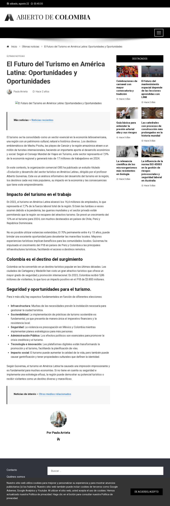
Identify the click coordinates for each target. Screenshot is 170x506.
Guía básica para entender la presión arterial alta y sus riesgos (126, 127)
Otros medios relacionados (55, 394)
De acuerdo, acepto (147, 491)
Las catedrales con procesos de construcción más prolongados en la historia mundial (152, 129)
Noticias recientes (42, 120)
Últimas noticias (16, 56)
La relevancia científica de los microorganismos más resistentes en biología (126, 168)
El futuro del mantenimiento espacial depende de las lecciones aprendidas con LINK (151, 89)
